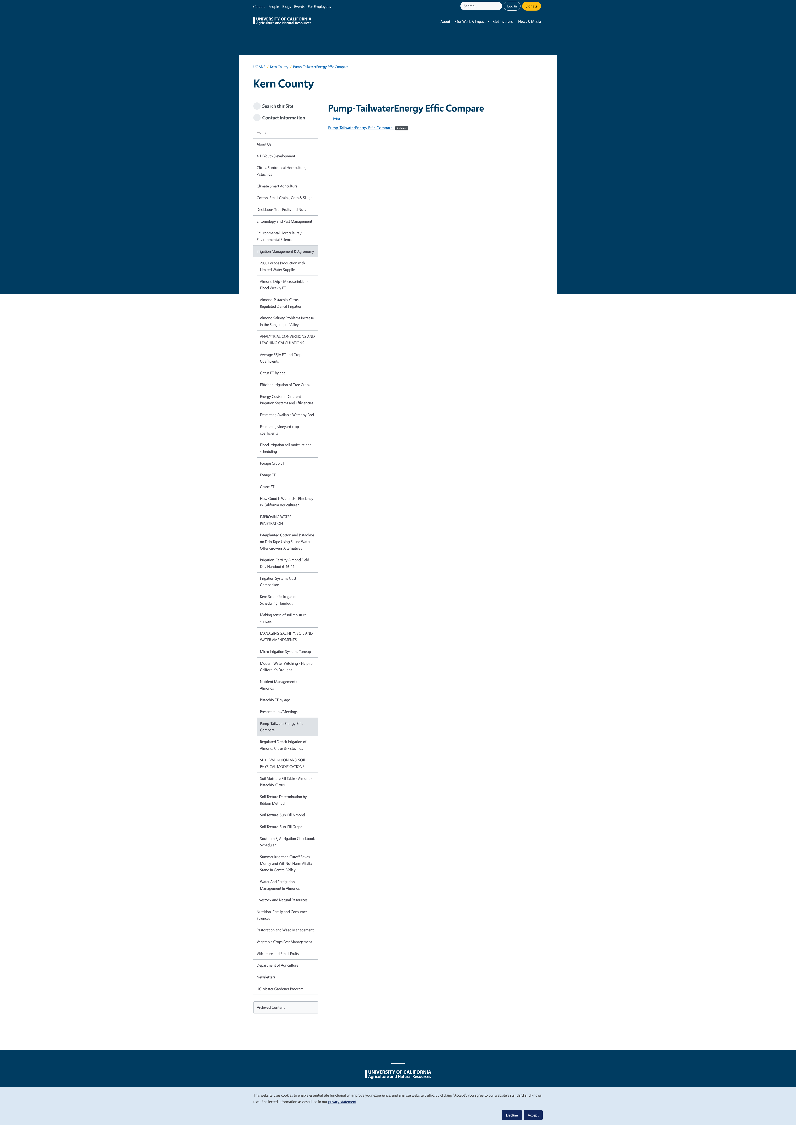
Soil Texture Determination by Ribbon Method (283, 800)
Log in (512, 6)
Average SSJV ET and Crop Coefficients (280, 358)
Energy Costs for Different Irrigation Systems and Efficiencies (286, 400)
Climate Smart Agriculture (277, 185)
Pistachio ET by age (275, 699)
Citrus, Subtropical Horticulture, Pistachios (281, 171)
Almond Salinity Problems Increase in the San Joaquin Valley (287, 321)
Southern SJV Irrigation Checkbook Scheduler (287, 842)
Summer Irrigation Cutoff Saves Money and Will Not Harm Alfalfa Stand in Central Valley (286, 863)
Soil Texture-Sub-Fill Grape (281, 826)
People (273, 6)
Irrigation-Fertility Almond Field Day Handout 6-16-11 (284, 563)
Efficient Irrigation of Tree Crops (285, 384)
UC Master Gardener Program (280, 988)
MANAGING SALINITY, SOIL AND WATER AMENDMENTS (286, 636)
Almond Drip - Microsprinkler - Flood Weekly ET (284, 284)
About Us (264, 144)
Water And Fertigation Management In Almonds (280, 885)
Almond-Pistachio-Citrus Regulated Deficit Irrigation (281, 303)
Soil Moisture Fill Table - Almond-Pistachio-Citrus (286, 781)
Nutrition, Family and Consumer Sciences (282, 915)
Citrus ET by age (272, 372)
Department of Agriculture (277, 965)
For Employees (319, 6)
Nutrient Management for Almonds (280, 685)
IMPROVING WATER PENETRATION (275, 520)
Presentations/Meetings (278, 711)
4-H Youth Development (276, 155)
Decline (512, 1115)
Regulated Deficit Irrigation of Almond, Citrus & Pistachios (283, 745)
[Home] (282, 21)
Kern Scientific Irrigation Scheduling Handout (278, 600)
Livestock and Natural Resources (282, 899)
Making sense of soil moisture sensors (283, 618)
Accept (533, 1115)
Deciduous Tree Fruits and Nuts (281, 209)
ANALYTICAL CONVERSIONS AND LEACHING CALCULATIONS (287, 339)
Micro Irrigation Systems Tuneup (285, 651)
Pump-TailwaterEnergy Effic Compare (367, 127)
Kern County (279, 66)
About (445, 21)
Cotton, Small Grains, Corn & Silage (284, 197)
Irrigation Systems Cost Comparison (278, 581)
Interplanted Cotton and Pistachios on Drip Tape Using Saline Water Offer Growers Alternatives (287, 541)
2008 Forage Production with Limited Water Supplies (282, 266)
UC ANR (259, 66)
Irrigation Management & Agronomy (285, 251)
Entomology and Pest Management (284, 221)
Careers (259, 6)
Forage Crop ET (272, 463)
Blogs (286, 6)
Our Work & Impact (470, 21)
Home (261, 132)
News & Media (529, 21)
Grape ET (267, 486)
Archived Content (271, 1007)
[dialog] (398, 1106)
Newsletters (266, 976)
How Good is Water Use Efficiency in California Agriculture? (286, 502)
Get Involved (503, 21)
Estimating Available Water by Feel (287, 414)
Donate (532, 6)
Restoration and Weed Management (285, 929)
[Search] (499, 6)
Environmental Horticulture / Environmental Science (279, 236)
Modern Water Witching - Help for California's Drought (287, 666)
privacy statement (342, 1101)
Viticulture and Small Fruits (278, 953)
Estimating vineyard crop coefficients (279, 430)
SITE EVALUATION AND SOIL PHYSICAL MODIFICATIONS (283, 763)
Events (299, 6)
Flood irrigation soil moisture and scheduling (286, 448)
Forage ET (268, 474)
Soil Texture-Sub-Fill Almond (282, 814)
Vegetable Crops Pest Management (284, 941)
